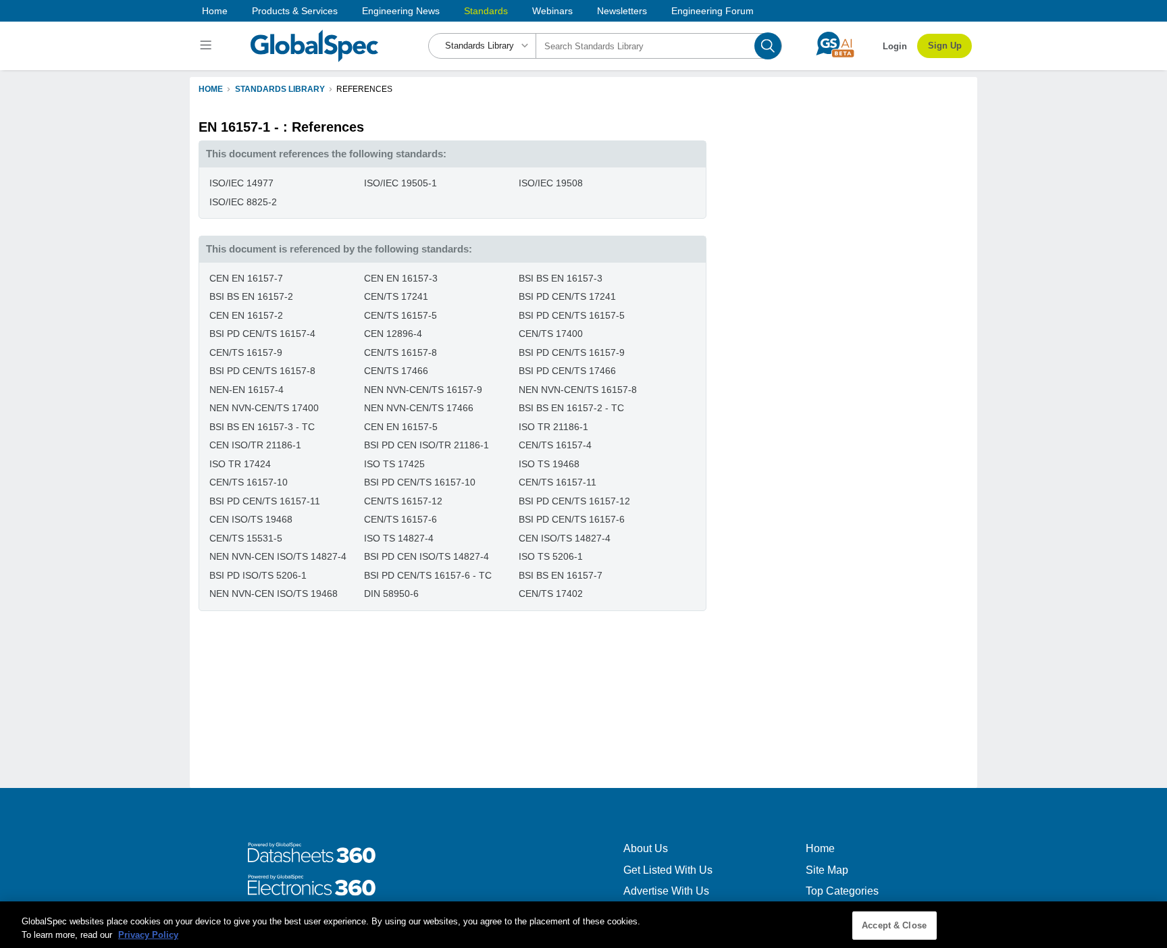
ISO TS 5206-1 (551, 556)
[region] (583, 924)
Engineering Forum (712, 10)
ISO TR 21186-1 (553, 426)
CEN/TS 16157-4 (555, 445)
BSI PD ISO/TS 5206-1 (258, 575)
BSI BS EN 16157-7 (560, 575)
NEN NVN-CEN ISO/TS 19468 (273, 593)
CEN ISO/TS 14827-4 (565, 538)
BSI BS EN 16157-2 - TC (571, 407)
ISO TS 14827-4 (399, 538)
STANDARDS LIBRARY (280, 89)
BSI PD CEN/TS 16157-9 (572, 352)
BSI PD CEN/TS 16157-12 (574, 501)
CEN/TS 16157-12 (403, 501)
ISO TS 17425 (394, 463)
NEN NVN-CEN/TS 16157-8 (578, 389)
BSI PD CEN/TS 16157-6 (572, 519)
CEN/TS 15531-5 (245, 538)
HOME (211, 89)
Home (215, 10)
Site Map (827, 870)
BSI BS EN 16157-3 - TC (262, 426)
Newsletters (622, 10)
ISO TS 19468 (549, 463)
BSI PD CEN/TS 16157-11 (264, 501)
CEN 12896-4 (393, 333)
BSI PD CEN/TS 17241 (567, 296)
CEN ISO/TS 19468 (250, 519)
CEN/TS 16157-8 (400, 352)
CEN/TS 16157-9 (245, 352)
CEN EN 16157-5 (401, 426)
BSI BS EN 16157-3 (560, 278)
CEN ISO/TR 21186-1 (255, 445)
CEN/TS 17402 (551, 593)
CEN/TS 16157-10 (248, 482)
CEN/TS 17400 (551, 333)
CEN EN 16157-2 (246, 315)
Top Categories (842, 891)
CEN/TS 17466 (396, 370)
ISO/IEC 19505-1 (400, 183)
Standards (486, 10)
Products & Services (295, 10)
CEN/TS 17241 (396, 296)
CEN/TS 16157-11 (557, 482)
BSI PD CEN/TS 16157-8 (262, 370)
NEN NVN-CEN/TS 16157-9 (423, 389)
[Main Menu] (208, 46)
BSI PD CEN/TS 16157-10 (419, 482)
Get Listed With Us (667, 870)
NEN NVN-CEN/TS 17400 (264, 407)
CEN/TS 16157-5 (400, 315)
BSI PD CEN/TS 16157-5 (572, 315)
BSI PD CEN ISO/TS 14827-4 (426, 556)
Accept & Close (894, 925)
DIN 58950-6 (391, 593)
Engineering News (401, 10)
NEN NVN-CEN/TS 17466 (418, 407)
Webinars (552, 10)
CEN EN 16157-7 (246, 278)
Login (895, 46)
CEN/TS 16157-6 (400, 519)
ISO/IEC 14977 (241, 183)
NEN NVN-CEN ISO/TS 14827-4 (277, 556)
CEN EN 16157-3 (401, 278)
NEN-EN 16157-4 (246, 389)
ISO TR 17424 (240, 463)
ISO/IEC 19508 (551, 183)
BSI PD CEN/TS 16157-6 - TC (428, 575)
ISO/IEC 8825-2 (243, 201)
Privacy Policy (148, 934)
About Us (645, 848)
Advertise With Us (666, 891)
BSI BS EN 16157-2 (251, 296)
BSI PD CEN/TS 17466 (567, 370)
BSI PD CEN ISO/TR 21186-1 (426, 445)
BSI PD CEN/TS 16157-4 (262, 333)
